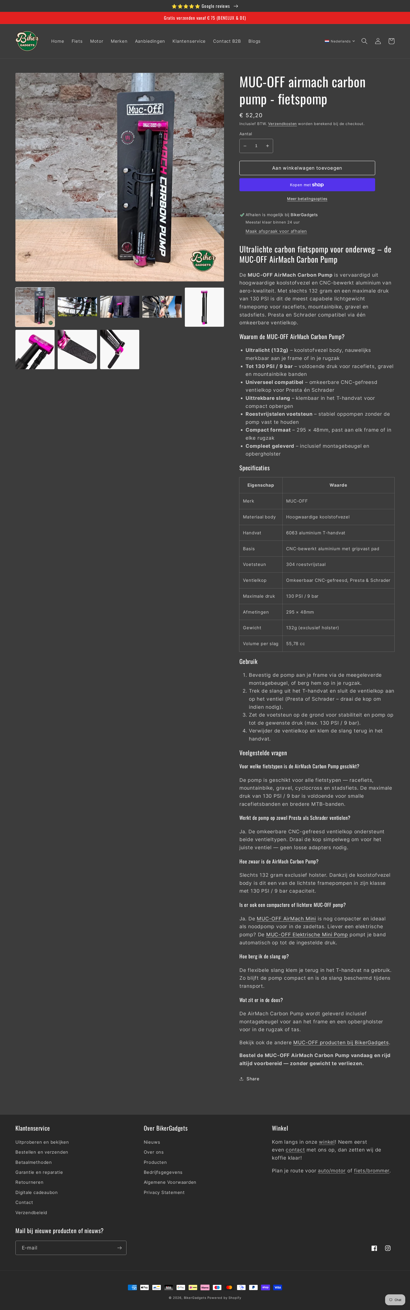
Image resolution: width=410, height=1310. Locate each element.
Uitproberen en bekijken (42, 1142)
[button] (364, 41)
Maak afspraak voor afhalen (276, 231)
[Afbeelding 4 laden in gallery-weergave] (162, 307)
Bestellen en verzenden (41, 1152)
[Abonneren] (119, 1248)
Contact (24, 1202)
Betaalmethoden (33, 1162)
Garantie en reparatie (39, 1172)
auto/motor (332, 1171)
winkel (327, 1142)
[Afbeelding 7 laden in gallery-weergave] (77, 349)
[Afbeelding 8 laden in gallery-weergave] (119, 349)
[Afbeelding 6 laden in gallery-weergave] (35, 349)
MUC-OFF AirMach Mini (286, 919)
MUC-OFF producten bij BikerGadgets (341, 1042)
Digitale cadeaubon (36, 1192)
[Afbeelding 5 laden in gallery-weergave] (204, 307)
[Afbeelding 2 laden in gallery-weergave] (77, 307)
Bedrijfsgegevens (163, 1172)
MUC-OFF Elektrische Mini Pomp (307, 934)
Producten (155, 1162)
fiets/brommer (371, 1171)
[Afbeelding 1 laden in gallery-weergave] (35, 307)
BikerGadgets (195, 1298)
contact (295, 1150)
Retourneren (29, 1182)
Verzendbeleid (31, 1212)
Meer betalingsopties (307, 198)
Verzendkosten (282, 123)
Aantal (245, 133)
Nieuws (152, 1142)
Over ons (154, 1152)
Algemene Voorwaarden (170, 1182)
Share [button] (253, 1078)
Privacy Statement (164, 1192)
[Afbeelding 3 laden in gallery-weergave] (119, 307)
